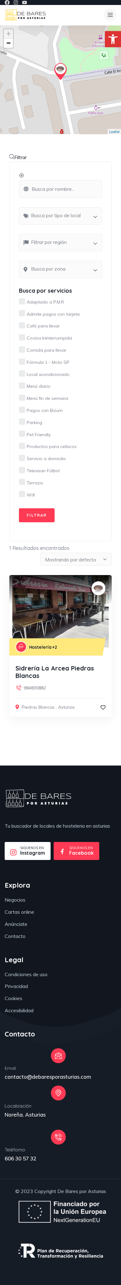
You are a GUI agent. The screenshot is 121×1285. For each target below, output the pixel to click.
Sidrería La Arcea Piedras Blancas (55, 671)
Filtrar (20, 157)
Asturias (66, 707)
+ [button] (9, 34)
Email (10, 1068)
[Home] (38, 798)
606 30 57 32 (20, 1158)
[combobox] (60, 216)
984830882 (35, 688)
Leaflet (114, 131)
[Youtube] (24, 2)
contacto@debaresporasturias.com (48, 1076)
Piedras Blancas (38, 707)
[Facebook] (7, 2)
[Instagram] (15, 2)
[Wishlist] (103, 707)
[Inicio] (25, 15)
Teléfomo (15, 1150)
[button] (113, 39)
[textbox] (64, 215)
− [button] (9, 43)
